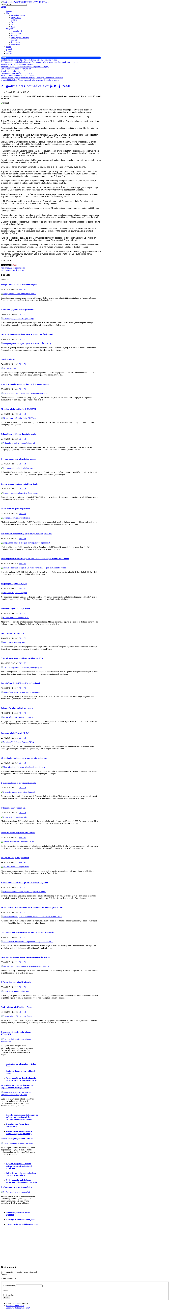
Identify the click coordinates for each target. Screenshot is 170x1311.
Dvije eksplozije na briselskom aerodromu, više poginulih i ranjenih (21, 1181)
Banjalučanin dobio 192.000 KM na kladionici (20, 683)
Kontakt (9, 53)
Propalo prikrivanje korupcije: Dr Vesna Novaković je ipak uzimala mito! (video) (35, 559)
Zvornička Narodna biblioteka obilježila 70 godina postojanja (19, 1132)
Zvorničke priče (17, 31)
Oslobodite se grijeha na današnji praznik (18, 434)
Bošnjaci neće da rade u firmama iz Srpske (19, 284)
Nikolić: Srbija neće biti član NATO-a (22, 1224)
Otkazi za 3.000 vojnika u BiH (13, 808)
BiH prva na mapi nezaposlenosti (15, 858)
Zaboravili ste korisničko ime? (18, 1308)
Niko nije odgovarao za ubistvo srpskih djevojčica (22, 658)
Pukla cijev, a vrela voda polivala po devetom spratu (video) (21, 1174)
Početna (9, 11)
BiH (12, 24)
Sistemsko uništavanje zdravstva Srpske (18, 833)
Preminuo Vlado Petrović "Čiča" (15, 733)
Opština (9, 51)
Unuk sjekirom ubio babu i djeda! (20, 1219)
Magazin (9, 29)
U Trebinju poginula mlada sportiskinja (17, 309)
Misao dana (15, 44)
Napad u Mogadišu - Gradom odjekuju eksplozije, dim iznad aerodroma (19, 1166)
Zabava (14, 35)
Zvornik (9, 49)
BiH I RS (22, 289)
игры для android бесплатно (12, 270)
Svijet (13, 22)
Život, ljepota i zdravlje (20, 38)
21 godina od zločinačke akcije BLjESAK (36, 86)
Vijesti (8, 13)
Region (14, 20)
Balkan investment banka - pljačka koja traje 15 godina (24, 882)
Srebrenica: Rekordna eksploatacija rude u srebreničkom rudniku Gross (21, 1079)
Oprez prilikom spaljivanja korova (15, 509)
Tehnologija (15, 42)
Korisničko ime (9, 1286)
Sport (13, 26)
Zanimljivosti (16, 33)
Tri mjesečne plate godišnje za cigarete (17, 708)
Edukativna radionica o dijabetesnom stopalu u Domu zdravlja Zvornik (17, 1086)
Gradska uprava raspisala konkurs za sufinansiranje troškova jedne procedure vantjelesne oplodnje (22, 1117)
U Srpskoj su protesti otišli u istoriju (16, 982)
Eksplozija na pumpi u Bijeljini (14, 584)
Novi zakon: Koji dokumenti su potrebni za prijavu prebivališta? (28, 932)
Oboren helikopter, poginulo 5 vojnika (17, 1138)
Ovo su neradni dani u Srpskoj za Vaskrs (18, 459)
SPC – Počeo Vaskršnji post (12, 633)
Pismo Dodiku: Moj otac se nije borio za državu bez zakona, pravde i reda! (32, 907)
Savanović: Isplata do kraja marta (15, 608)
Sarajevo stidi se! (8, 359)
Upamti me (10, 1295)
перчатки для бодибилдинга (13, 268)
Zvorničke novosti (18, 15)
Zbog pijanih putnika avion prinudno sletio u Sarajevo (24, 758)
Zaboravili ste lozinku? (15, 1306)
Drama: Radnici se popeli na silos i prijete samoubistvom (25, 384)
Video (8, 47)
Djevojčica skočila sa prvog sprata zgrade (18, 783)
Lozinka (6, 1290)
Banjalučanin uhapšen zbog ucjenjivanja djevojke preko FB (26, 534)
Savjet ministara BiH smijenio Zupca (16, 1007)
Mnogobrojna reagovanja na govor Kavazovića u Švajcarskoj (27, 334)
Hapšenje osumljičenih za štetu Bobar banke (19, 484)
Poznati (14, 40)
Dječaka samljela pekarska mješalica (16, 1187)
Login (3, 7)
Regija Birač (16, 18)
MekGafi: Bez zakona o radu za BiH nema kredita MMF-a (25, 957)
